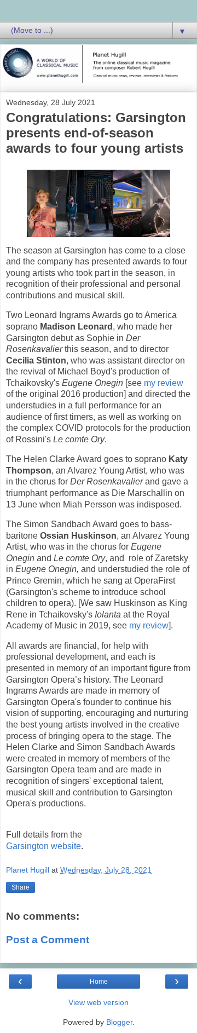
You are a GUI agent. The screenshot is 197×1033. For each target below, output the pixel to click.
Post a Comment (47, 939)
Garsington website (43, 846)
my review (163, 383)
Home (99, 981)
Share (20, 887)
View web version (98, 1002)
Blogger (119, 1022)
